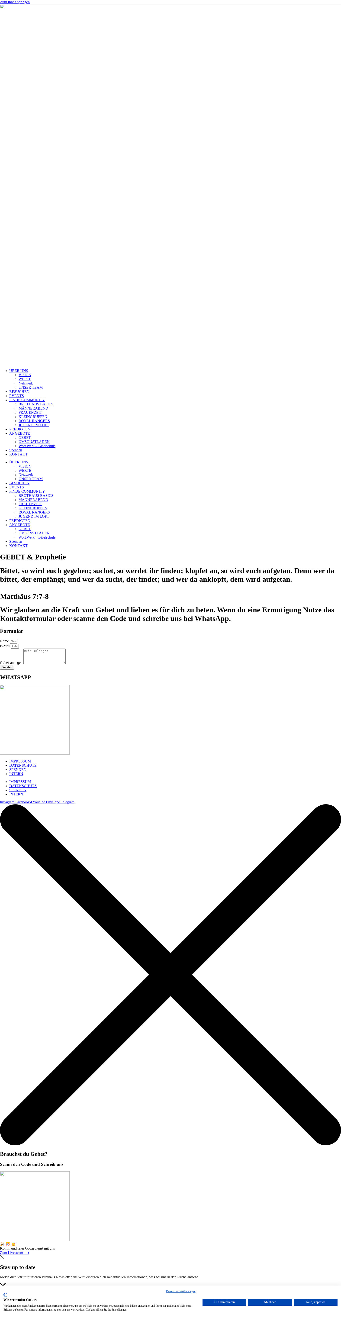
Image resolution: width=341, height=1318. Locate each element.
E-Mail (5, 646)
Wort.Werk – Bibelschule (37, 446)
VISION (25, 375)
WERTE (25, 379)
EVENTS (16, 396)
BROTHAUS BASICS (36, 404)
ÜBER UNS (18, 371)
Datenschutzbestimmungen (181, 1291)
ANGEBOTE (19, 433)
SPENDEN (17, 770)
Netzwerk (26, 383)
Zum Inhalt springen (15, 2)
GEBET (25, 437)
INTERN (16, 774)
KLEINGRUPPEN (33, 417)
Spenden (15, 450)
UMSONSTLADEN (34, 442)
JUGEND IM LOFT (34, 425)
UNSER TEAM (31, 387)
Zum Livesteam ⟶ (14, 1253)
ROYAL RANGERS (34, 421)
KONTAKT (18, 454)
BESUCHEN (19, 392)
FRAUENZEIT (30, 412)
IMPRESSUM (20, 761)
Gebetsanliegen (11, 663)
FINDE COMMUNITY (27, 400)
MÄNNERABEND (33, 408)
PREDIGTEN (19, 429)
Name (5, 641)
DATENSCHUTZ (23, 765)
